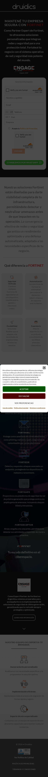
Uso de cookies (8, 408)
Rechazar (24, 396)
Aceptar (24, 389)
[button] (44, 367)
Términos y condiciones (37, 408)
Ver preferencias (24, 403)
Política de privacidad (21, 408)
